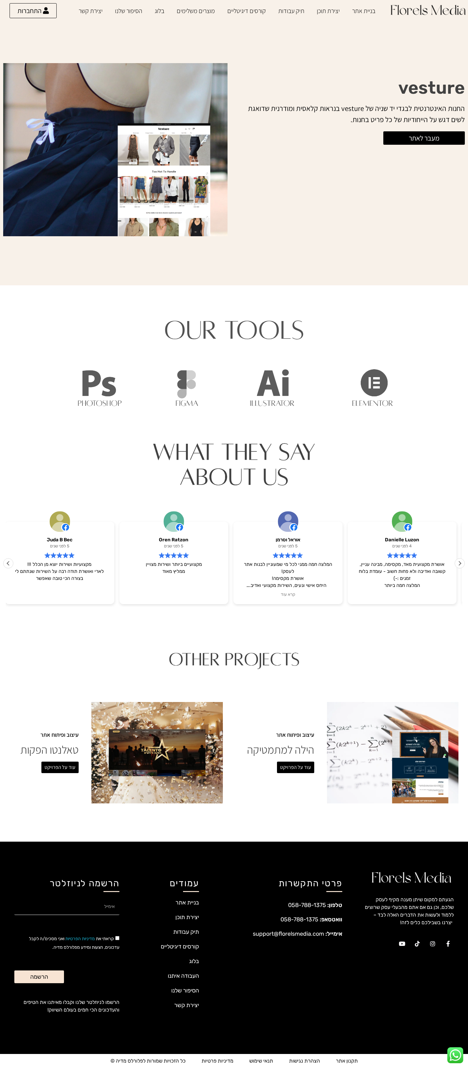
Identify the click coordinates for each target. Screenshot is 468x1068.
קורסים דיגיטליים (246, 11)
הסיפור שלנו (128, 11)
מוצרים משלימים (196, 11)
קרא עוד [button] (291, 594)
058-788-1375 (307, 905)
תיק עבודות (291, 11)
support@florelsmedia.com (288, 933)
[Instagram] (432, 943)
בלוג (159, 11)
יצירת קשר (91, 11)
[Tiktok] (417, 943)
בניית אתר (363, 11)
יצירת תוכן (328, 11)
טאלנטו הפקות (49, 749)
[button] (459, 563)
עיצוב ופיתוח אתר (295, 734)
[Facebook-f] (448, 943)
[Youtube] (402, 943)
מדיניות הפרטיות (80, 938)
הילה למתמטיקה (280, 749)
